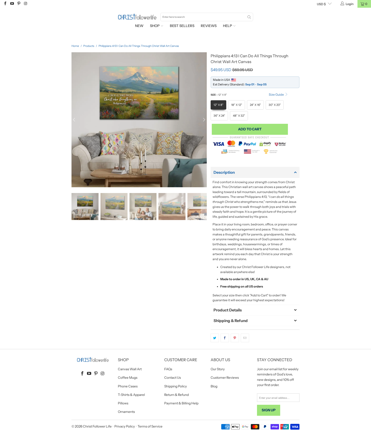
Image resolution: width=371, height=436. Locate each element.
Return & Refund (176, 395)
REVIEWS (209, 26)
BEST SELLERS (182, 26)
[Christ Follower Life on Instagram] (25, 4)
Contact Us (172, 377)
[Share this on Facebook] (225, 338)
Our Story (218, 369)
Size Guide (276, 94)
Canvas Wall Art (130, 369)
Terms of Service (150, 426)
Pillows (123, 403)
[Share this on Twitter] (215, 338)
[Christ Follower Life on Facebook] (5, 4)
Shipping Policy (175, 386)
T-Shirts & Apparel (131, 395)
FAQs (168, 369)
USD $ (321, 4)
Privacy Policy (124, 426)
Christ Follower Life (97, 426)
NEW (139, 26)
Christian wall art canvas (245, 187)
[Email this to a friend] (245, 338)
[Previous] (74, 119)
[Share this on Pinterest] (235, 338)
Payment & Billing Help (181, 403)
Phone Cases (128, 386)
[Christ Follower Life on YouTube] (12, 4)
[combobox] (206, 17)
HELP (228, 26)
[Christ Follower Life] (137, 16)
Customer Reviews (225, 377)
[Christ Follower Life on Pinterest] (18, 4)
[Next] (204, 119)
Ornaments (126, 412)
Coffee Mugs (127, 377)
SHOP (155, 26)
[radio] (218, 105)
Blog (214, 386)
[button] (255, 172)
